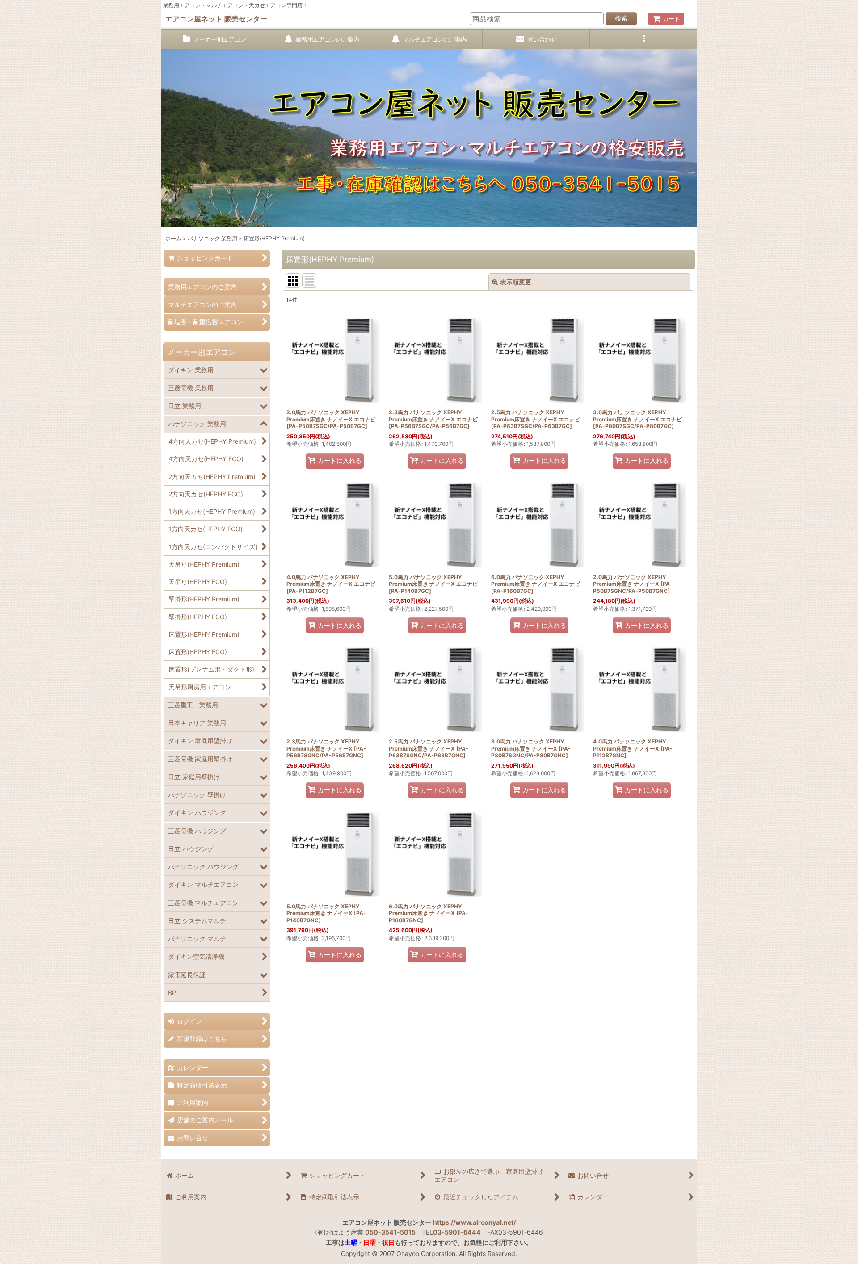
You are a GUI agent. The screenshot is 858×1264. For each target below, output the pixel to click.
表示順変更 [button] (515, 282)
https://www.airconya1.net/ (474, 1222)
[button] (643, 39)
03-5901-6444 (457, 1232)
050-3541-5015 (390, 1232)
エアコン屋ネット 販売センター (216, 18)
